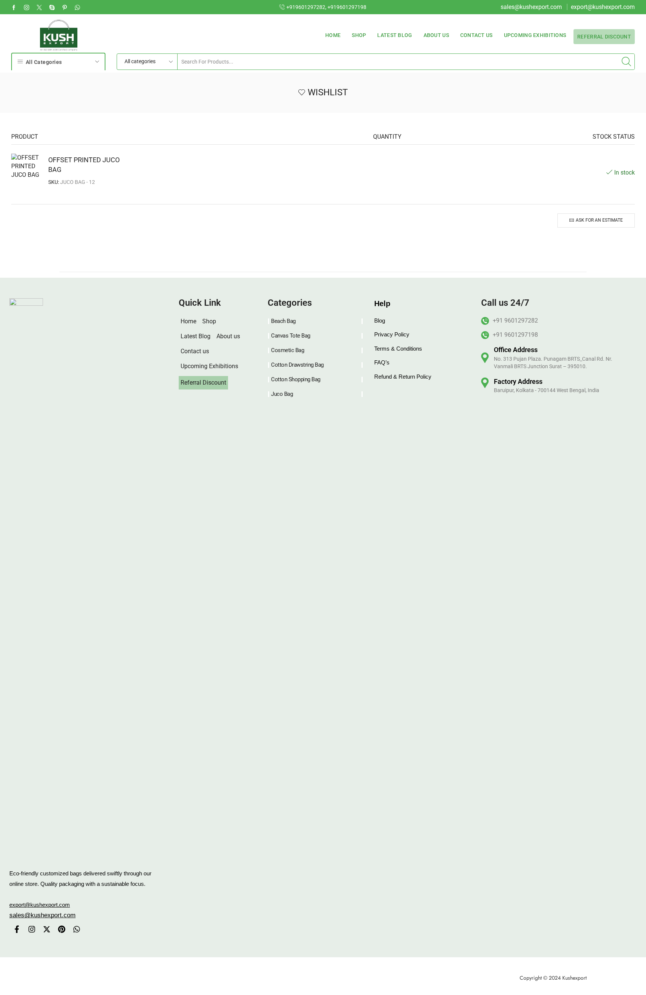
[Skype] (52, 7)
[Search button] (626, 62)
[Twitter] (39, 7)
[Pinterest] (61, 929)
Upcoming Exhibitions (535, 35)
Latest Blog (394, 35)
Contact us (476, 35)
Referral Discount (604, 39)
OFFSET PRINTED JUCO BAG (84, 164)
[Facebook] (13, 7)
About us (436, 35)
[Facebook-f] (16, 929)
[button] (42, 915)
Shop (359, 35)
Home (333, 35)
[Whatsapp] (77, 7)
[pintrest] (64, 7)
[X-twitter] (46, 929)
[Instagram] (26, 7)
